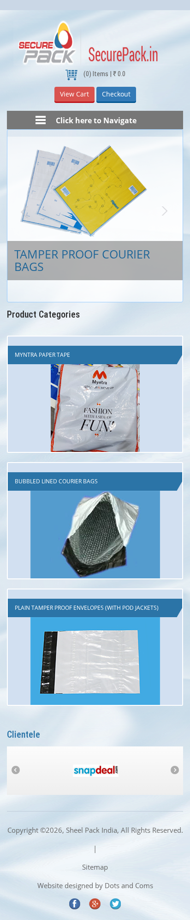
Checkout (116, 94)
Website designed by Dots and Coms (95, 885)
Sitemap (95, 867)
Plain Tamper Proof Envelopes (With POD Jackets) (87, 608)
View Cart (74, 94)
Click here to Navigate (95, 120)
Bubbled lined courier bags (56, 481)
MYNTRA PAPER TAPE (42, 355)
